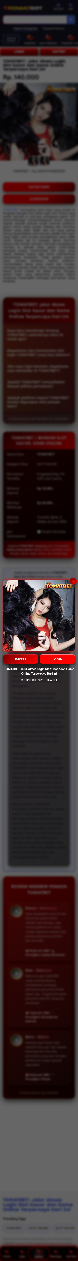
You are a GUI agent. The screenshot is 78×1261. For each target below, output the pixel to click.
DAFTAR (20, 659)
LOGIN (57, 659)
